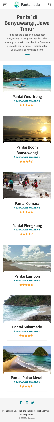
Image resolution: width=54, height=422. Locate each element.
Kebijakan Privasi (42, 410)
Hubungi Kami (26, 410)
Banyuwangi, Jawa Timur (28, 101)
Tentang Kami (10, 410)
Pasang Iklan (26, 414)
